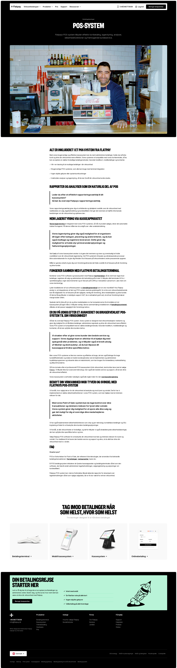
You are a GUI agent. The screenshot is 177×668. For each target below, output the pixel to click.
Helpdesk (119, 622)
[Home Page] (16, 7)
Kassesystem (41, 622)
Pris (37, 630)
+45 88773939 (16, 620)
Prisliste (118, 625)
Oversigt (12, 661)
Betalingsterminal (42, 620)
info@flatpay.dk (15, 622)
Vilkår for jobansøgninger (126, 653)
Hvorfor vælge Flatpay (71, 620)
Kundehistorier (68, 622)
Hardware (39, 627)
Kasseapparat (35, 661)
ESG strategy (113, 653)
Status (118, 627)
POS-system (26, 661)
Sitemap (18, 661)
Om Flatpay (93, 620)
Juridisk (92, 625)
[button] (32, 7)
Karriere (92, 622)
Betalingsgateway (46, 661)
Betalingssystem (82, 661)
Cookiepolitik (162, 653)
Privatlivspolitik (152, 653)
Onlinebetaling (41, 625)
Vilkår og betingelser (141, 653)
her (61, 283)
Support (119, 620)
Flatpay (52, 370)
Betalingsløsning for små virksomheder (65, 661)
